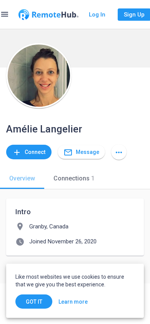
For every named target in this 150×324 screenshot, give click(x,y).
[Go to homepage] (48, 14)
